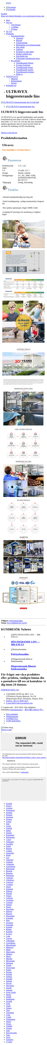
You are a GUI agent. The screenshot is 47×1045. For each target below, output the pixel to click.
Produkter (10, 34)
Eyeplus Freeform (23, 65)
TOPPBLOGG (12, 719)
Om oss (9, 22)
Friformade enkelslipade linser (28, 58)
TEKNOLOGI (12, 76)
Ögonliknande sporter (24, 70)
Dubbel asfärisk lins (24, 54)
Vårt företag (16, 25)
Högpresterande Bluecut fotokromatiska (23, 667)
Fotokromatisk (21, 43)
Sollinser (19, 49)
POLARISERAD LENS (17, 623)
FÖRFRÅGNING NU (10, 690)
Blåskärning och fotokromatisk (28, 45)
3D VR (9, 31)
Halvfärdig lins (22, 56)
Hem (8, 20)
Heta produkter (12, 714)
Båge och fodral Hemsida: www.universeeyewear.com (22, 16)
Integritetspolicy (16, 710)
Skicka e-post (6, 730)
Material (14, 79)
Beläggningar (16, 81)
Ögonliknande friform (24, 63)
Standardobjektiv (17, 36)
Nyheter (14, 29)
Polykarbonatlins (16, 621)
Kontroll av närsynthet (25, 52)
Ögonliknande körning (25, 72)
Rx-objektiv (15, 61)
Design (14, 83)
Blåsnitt (19, 40)
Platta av (19, 74)
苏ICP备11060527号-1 (34, 710)
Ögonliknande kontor (24, 67)
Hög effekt (20, 47)
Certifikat (14, 27)
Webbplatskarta (12, 716)
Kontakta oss (11, 85)
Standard (19, 38)
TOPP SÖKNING (13, 721)
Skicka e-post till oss (9, 133)
